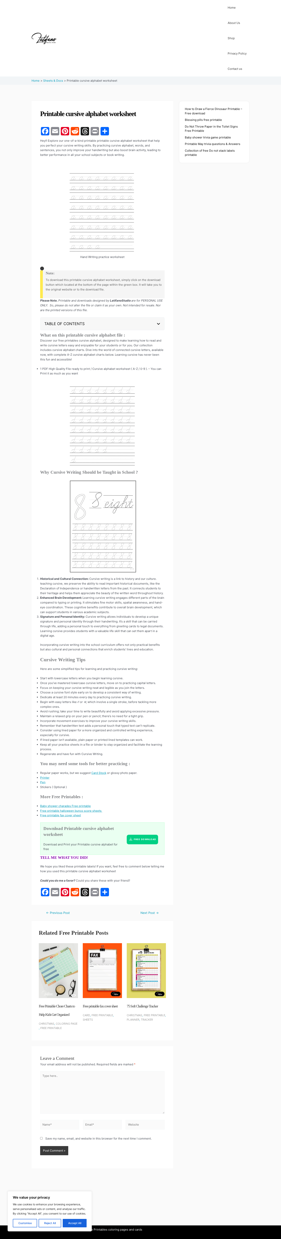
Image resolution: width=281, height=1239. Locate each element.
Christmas (46, 1023)
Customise (25, 1223)
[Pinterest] (65, 131)
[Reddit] (75, 131)
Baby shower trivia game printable (208, 137)
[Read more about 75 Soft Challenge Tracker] (146, 970)
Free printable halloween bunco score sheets (71, 811)
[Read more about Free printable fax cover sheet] (102, 970)
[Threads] (85, 131)
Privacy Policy (237, 53)
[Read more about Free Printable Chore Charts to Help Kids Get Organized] (58, 970)
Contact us (235, 69)
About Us (234, 23)
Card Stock (98, 773)
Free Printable (51, 1028)
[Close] (42, 268)
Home (232, 7)
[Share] (105, 131)
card (86, 1015)
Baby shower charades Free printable (65, 806)
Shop (231, 38)
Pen (42, 782)
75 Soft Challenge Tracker (142, 1006)
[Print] (95, 131)
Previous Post (58, 912)
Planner (133, 1019)
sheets (88, 1019)
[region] (50, 1211)
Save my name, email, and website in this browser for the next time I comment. (98, 1138)
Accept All (74, 1223)
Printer (45, 777)
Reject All (50, 1223)
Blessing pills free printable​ (203, 120)
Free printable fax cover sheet (60, 815)
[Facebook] (45, 131)
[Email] (55, 131)
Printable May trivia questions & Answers (212, 144)
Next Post (149, 912)
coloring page (66, 1023)
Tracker (147, 1019)
